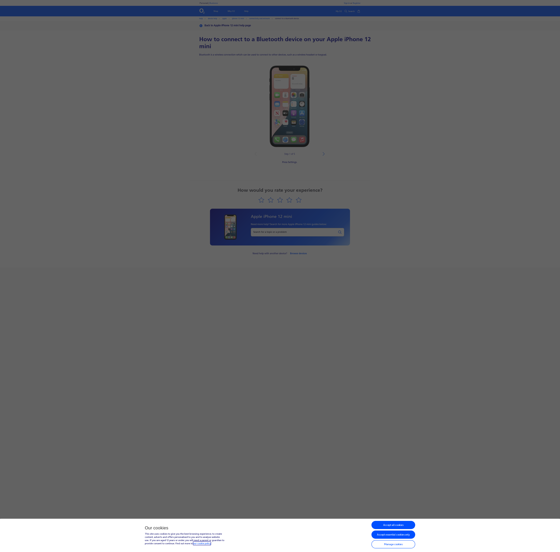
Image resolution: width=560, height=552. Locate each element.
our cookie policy (202, 543)
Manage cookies (393, 544)
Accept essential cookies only (393, 534)
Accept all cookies (393, 525)
